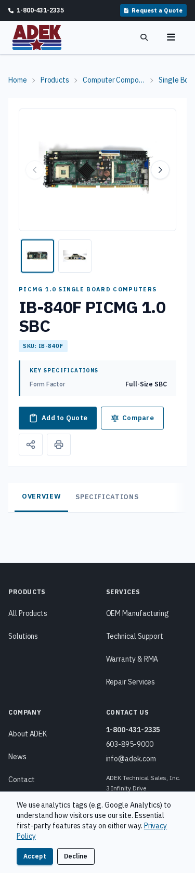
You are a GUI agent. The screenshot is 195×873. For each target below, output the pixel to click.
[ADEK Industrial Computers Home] (36, 37)
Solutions (23, 636)
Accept (34, 856)
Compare (138, 417)
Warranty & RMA (132, 659)
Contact (21, 779)
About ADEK (27, 733)
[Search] (144, 37)
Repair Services (130, 682)
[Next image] (160, 169)
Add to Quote (64, 417)
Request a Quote (157, 10)
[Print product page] (59, 444)
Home (17, 80)
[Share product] (31, 444)
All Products (27, 613)
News (17, 756)
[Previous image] (34, 169)
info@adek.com (131, 758)
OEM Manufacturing (138, 613)
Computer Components (114, 80)
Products (55, 80)
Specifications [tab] (106, 496)
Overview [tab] (41, 496)
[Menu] (171, 37)
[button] (97, 170)
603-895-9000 (129, 744)
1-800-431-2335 (133, 729)
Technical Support (135, 636)
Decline (76, 856)
